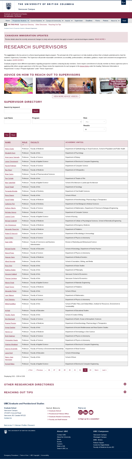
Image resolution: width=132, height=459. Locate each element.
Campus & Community (53, 21)
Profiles (24, 425)
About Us (114, 21)
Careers (59, 444)
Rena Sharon (9, 195)
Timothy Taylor (10, 315)
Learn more (17, 60)
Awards (67, 21)
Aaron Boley (9, 238)
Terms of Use (24, 455)
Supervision (79, 21)
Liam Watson (9, 295)
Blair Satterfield (10, 182)
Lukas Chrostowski (11, 161)
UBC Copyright (34, 455)
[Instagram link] (80, 412)
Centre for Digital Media (101, 445)
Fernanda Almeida (11, 191)
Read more (100, 39)
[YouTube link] (91, 412)
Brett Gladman (10, 336)
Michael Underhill (11, 221)
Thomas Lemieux (11, 278)
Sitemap (18, 425)
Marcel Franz (9, 253)
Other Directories (41, 24)
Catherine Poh (10, 204)
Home (8, 21)
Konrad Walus (9, 364)
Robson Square (98, 442)
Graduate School (8, 28)
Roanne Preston (10, 323)
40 (70, 370)
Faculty (35, 142)
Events (59, 441)
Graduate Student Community (59, 416)
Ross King (8, 266)
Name (8, 142)
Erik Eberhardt (10, 319)
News (59, 439)
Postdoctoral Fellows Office (59, 414)
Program (35, 118)
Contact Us (8, 418)
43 (86, 370)
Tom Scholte (9, 178)
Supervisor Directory (27, 24)
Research (31, 425)
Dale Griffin (9, 242)
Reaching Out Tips (55, 24)
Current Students (36, 21)
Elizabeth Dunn (10, 153)
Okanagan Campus (100, 437)
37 (55, 370)
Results (86, 125)
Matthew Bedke (10, 270)
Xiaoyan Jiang (10, 257)
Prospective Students (19, 21)
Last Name (8, 118)
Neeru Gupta (9, 149)
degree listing (84, 66)
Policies (105, 21)
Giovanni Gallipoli (11, 274)
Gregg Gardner (10, 327)
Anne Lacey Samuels (12, 157)
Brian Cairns (9, 174)
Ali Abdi (7, 310)
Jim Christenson (10, 225)
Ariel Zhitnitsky (10, 299)
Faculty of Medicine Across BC (103, 447)
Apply (124, 21)
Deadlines (89, 21)
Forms (97, 21)
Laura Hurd (9, 353)
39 (65, 370)
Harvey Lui (8, 332)
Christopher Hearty (11, 340)
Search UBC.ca (62, 448)
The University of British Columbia (8, 6)
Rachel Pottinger (10, 166)
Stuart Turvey (9, 287)
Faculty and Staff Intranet (58, 419)
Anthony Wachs (10, 208)
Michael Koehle (10, 249)
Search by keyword (12, 107)
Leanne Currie (10, 216)
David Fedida (9, 199)
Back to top (8, 425)
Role (85, 118)
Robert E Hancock (11, 233)
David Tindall (9, 187)
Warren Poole (9, 282)
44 (91, 370)
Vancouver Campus (100, 435)
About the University (64, 437)
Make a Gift (61, 446)
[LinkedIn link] (85, 412)
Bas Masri (8, 170)
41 (75, 370)
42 (80, 370)
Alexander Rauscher (12, 229)
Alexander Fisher (10, 291)
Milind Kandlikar (10, 304)
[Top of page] (6, 24)
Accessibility (45, 455)
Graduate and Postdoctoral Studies (66, 404)
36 (49, 370)
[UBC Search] (123, 2)
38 (60, 370)
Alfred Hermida (10, 261)
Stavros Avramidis (11, 349)
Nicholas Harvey (10, 212)
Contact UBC (61, 435)
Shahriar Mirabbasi (11, 344)
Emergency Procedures (11, 455)
